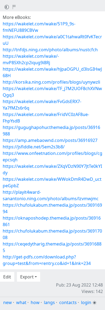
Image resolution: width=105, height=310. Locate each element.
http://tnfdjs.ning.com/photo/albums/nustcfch (50, 50)
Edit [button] (7, 277)
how (35, 302)
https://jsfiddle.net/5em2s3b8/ (34, 147)
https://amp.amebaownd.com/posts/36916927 (50, 140)
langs (49, 302)
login (86, 302)
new (7, 302)
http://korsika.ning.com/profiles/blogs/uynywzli (51, 82)
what (21, 302)
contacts (68, 302)
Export (27, 277)
